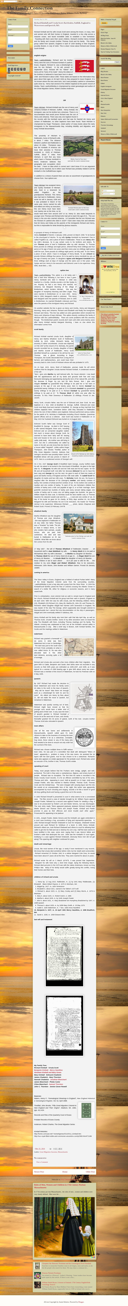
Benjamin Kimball (41, 1070)
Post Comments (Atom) (69, 1179)
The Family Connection (29, 8)
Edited (102, 83)
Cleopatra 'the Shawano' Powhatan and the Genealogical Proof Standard (66, 1263)
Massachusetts (63, 1152)
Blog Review (104, 71)
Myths (102, 107)
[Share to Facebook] (59, 1149)
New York (103, 113)
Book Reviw (104, 80)
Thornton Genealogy (107, 125)
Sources (103, 122)
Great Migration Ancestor (48, 1152)
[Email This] (54, 1149)
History (103, 92)
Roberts (103, 116)
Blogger (81, 1302)
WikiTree (112, 292)
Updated (103, 128)
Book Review (104, 77)
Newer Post (39, 1172)
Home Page (104, 32)
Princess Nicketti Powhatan (51, 1273)
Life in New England (107, 98)
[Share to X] (58, 1149)
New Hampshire (105, 110)
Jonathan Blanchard (58, 1080)
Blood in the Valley (106, 43)
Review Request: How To (108, 49)
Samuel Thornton (56, 1084)
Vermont (103, 131)
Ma (102, 101)
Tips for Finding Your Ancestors (110, 52)
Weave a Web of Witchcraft (109, 46)
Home (64, 1172)
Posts (105, 191)
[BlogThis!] (56, 1149)
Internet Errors (105, 95)
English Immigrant (106, 86)
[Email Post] (50, 1149)
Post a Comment (42, 1162)
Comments (106, 193)
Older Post (90, 1172)
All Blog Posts (105, 35)
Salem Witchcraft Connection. (109, 119)
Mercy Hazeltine (56, 1070)
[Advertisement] (114, 356)
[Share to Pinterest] (61, 1149)
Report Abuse (106, 140)
